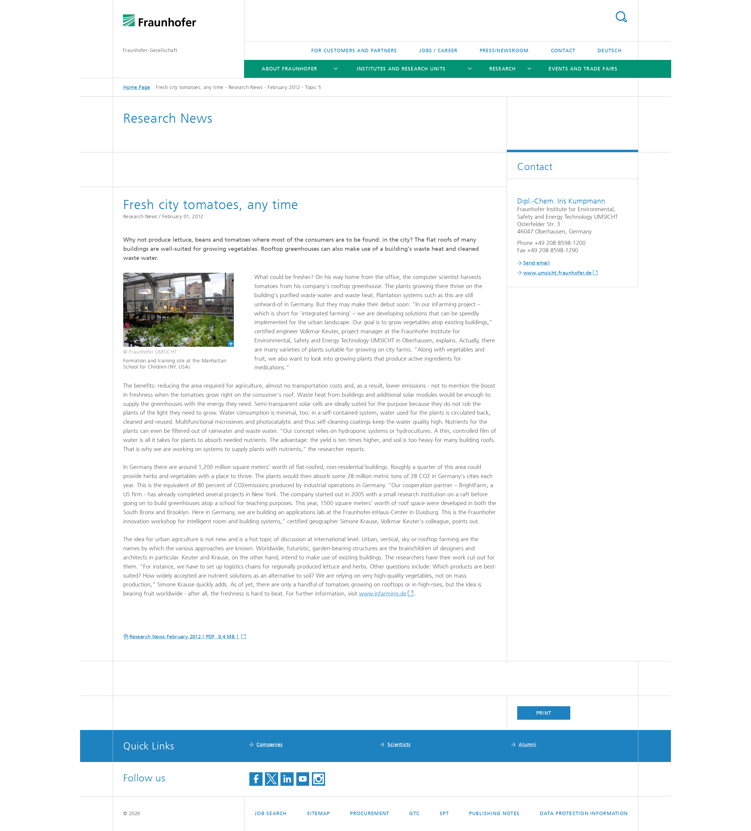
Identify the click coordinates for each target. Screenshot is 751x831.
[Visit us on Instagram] (318, 779)
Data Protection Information (584, 813)
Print (543, 713)
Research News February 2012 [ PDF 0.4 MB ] (184, 637)
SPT (444, 813)
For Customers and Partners (354, 50)
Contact (563, 50)
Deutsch (610, 50)
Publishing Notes (494, 813)
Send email (536, 263)
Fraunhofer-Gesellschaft (150, 50)
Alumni (527, 744)
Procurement (369, 813)
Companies (269, 744)
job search (271, 813)
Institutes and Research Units (401, 69)
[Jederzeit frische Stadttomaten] (173, 310)
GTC (414, 813)
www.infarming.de (382, 593)
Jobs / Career (438, 50)
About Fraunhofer (289, 69)
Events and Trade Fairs (583, 69)
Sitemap (318, 813)
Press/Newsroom (504, 50)
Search (621, 17)
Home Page (136, 87)
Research (502, 69)
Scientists (399, 744)
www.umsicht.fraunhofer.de (557, 273)
